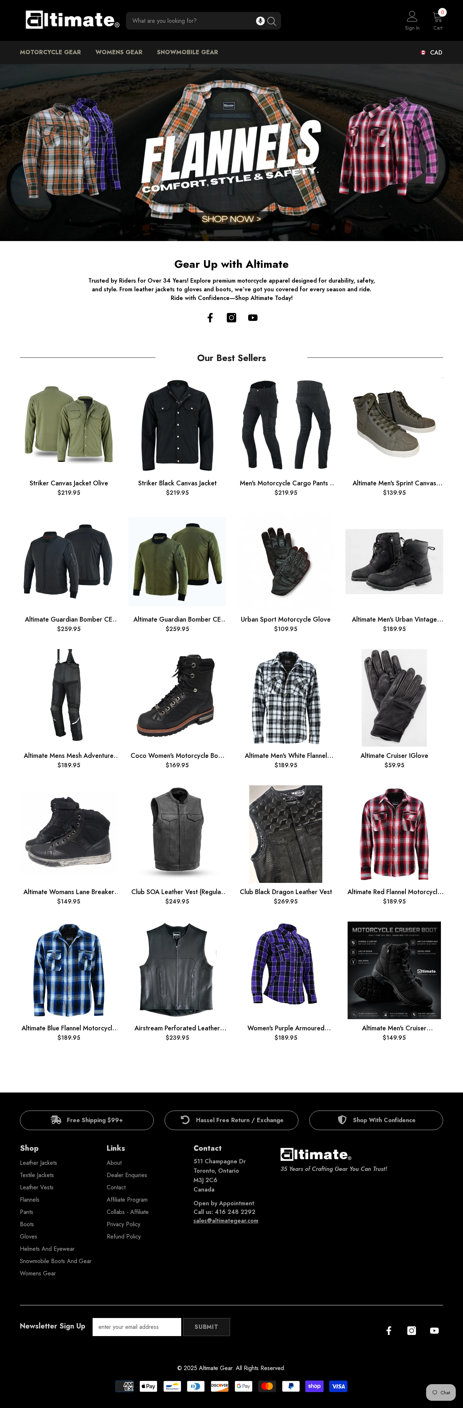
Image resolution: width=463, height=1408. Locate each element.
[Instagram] (231, 318)
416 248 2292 (235, 1212)
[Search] (203, 21)
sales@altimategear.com (226, 1220)
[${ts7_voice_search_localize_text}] (260, 21)
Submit (206, 1327)
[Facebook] (210, 318)
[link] (87, 1120)
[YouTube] (253, 318)
